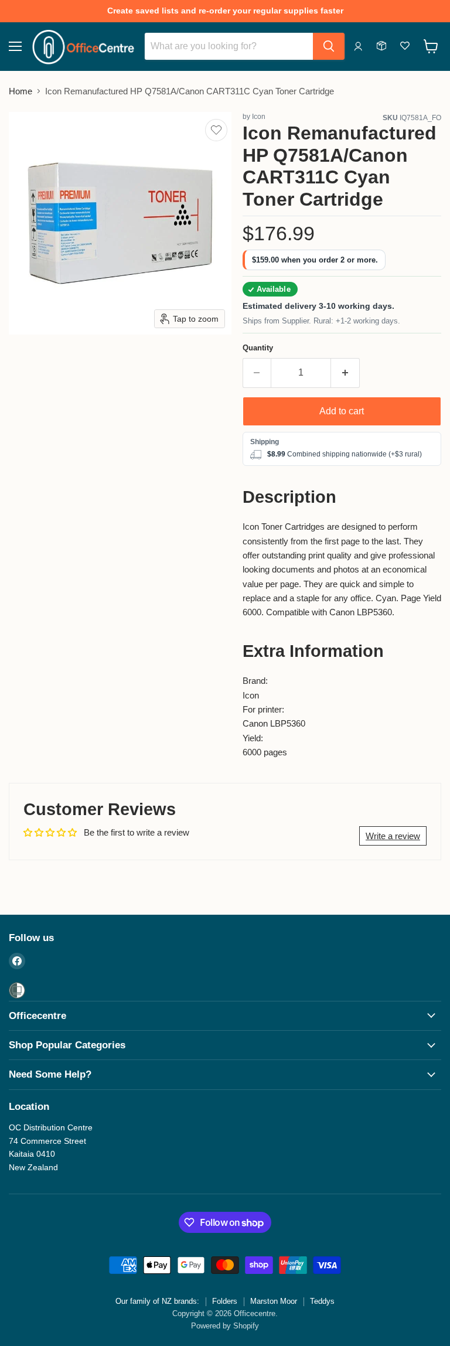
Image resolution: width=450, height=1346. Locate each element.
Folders (224, 1301)
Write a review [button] (393, 836)
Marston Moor (273, 1301)
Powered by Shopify (225, 1325)
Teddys (322, 1301)
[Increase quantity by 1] (345, 372)
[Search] (329, 46)
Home (20, 91)
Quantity (258, 347)
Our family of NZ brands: (157, 1301)
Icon (258, 117)
